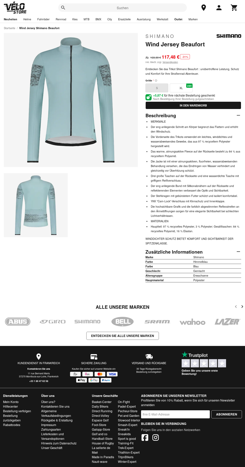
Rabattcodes (11, 425)
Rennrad (61, 19)
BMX (98, 19)
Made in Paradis (103, 457)
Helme (27, 19)
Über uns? (48, 402)
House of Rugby (103, 443)
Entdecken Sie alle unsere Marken (122, 335)
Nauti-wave (99, 461)
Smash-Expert (127, 425)
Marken (193, 19)
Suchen (122, 7)
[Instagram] (155, 438)
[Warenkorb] (234, 7)
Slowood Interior (129, 420)
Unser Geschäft (51, 448)
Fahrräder (43, 19)
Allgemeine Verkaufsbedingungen (56, 413)
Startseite (9, 28)
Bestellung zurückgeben (149, 371)
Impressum (48, 425)
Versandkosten (170, 62)
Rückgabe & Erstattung (57, 420)
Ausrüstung (144, 19)
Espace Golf (100, 420)
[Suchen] (63, 7)
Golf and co (99, 434)
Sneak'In (124, 429)
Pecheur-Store (127, 411)
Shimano (160, 36)
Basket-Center (101, 402)
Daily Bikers (100, 406)
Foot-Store (99, 425)
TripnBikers (125, 457)
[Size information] (156, 80)
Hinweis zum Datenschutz (59, 443)
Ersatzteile (124, 19)
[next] (242, 307)
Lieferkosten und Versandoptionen (52, 436)
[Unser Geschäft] (203, 7)
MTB (86, 19)
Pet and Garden (128, 415)
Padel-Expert (127, 406)
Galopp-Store (101, 429)
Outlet (178, 19)
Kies (75, 19)
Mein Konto (11, 402)
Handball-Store (102, 438)
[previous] (236, 307)
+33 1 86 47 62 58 (38, 381)
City (109, 19)
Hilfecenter (10, 406)
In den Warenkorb (193, 105)
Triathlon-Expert (129, 452)
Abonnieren (226, 414)
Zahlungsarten (51, 429)
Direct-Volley (100, 415)
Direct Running (102, 411)
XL (186, 87)
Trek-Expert (125, 448)
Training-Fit (125, 443)
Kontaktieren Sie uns (38, 368)
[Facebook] (145, 438)
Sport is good (127, 438)
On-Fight (124, 402)
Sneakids (124, 434)
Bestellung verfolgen (17, 411)
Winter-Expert (127, 461)
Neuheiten (10, 19)
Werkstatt (162, 19)
